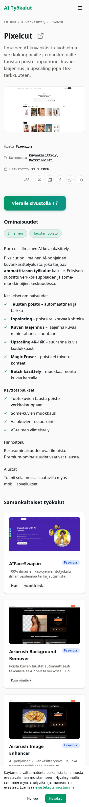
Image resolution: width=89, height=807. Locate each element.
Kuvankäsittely (33, 22)
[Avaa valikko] (80, 8)
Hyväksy (55, 798)
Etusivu (10, 22)
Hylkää (32, 798)
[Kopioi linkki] (81, 179)
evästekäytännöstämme (54, 787)
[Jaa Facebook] (60, 179)
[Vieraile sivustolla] (40, 35)
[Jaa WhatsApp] (70, 179)
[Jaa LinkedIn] (49, 179)
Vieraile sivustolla (31, 203)
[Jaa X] (39, 179)
